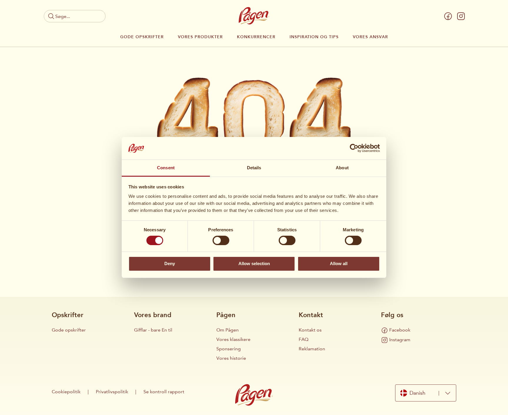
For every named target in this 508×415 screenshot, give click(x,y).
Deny (169, 263)
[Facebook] (448, 16)
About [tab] (342, 167)
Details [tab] (254, 167)
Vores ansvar (370, 37)
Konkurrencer (256, 37)
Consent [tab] (166, 167)
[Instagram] (461, 16)
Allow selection (254, 263)
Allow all (338, 263)
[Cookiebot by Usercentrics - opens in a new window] (354, 148)
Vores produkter (200, 37)
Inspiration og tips (314, 37)
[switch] (221, 240)
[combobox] (425, 392)
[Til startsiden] (254, 15)
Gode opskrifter (142, 37)
